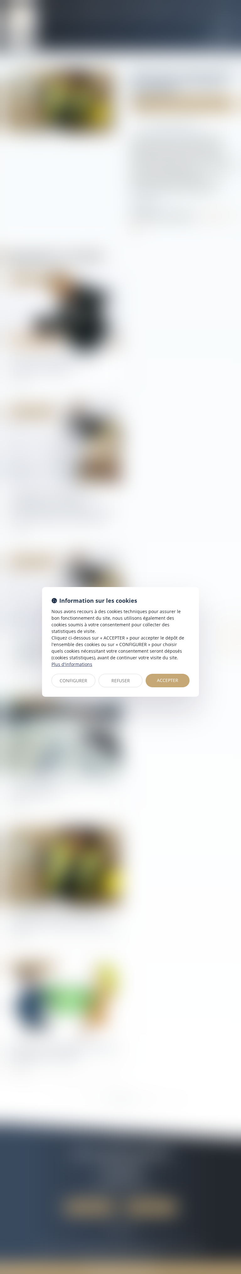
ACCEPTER (167, 680)
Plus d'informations (71, 664)
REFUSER (120, 681)
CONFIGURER (73, 681)
